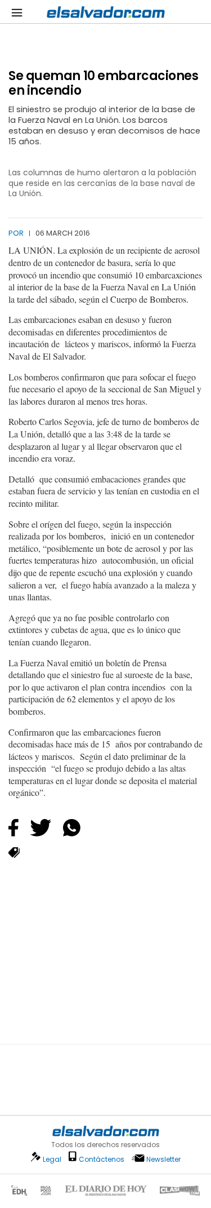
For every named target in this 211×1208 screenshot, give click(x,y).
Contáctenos (101, 1159)
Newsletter (163, 1159)
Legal (52, 1159)
